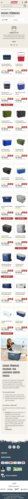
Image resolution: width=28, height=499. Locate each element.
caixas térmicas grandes (10, 425)
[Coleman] (14, 2)
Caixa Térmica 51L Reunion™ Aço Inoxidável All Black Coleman (6, 236)
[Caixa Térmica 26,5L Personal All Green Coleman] (7, 113)
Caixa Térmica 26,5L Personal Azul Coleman (5, 150)
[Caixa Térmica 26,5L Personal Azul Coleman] (7, 142)
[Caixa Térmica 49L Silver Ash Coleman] (21, 199)
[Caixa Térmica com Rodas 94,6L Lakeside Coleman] (7, 285)
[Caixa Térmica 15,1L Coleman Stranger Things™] (7, 85)
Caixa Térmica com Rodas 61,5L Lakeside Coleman (6, 265)
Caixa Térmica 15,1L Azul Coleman (20, 93)
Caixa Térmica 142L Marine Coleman (6, 321)
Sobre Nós (4, 453)
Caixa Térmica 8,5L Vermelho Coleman (19, 64)
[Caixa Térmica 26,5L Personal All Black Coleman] (21, 113)
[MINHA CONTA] (22, 2)
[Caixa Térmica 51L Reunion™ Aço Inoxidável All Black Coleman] (7, 228)
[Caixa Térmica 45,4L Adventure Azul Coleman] (21, 170)
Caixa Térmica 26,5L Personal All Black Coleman (20, 121)
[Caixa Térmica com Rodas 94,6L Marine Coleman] (21, 285)
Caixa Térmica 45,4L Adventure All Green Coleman (19, 150)
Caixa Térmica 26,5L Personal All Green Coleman (6, 121)
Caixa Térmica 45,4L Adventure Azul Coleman (20, 178)
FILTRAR (14, 41)
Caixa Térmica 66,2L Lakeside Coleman (19, 265)
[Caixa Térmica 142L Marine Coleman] (7, 314)
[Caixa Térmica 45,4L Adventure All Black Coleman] (7, 170)
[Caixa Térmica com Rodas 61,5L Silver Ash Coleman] (21, 228)
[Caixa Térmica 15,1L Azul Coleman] (21, 85)
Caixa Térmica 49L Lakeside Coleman (6, 207)
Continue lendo (8, 429)
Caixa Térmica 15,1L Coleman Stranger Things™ (6, 93)
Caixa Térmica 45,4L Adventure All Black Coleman (5, 178)
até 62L (11, 422)
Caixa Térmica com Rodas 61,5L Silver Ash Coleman (20, 236)
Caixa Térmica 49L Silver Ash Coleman (20, 207)
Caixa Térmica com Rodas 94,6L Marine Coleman (20, 293)
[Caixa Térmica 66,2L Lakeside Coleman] (21, 257)
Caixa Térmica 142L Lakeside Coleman (19, 321)
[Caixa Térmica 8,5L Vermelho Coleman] (21, 57)
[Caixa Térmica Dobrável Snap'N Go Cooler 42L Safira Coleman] (7, 57)
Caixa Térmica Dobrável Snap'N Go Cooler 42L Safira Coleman (6, 65)
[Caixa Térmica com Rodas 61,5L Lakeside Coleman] (7, 257)
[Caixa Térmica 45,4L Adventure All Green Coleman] (21, 142)
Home (2, 9)
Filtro (5, 20)
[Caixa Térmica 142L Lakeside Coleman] (21, 314)
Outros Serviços (6, 457)
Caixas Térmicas (7, 9)
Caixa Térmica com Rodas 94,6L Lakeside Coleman (6, 293)
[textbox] (14, 5)
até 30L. (16, 418)
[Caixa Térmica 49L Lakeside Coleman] (7, 199)
